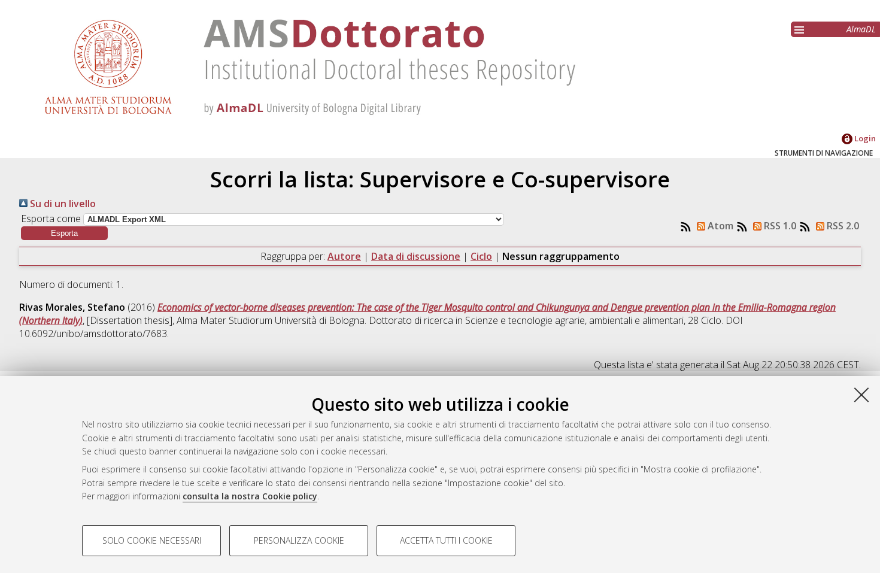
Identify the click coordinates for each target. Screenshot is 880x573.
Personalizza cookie (299, 540)
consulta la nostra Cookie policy (250, 496)
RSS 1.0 (778, 225)
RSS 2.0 (841, 225)
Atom (719, 225)
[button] (64, 233)
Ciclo (481, 256)
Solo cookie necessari (151, 540)
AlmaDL (861, 29)
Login (864, 138)
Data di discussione (415, 256)
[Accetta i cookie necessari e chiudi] (861, 394)
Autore (344, 256)
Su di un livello (62, 203)
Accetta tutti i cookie (446, 540)
